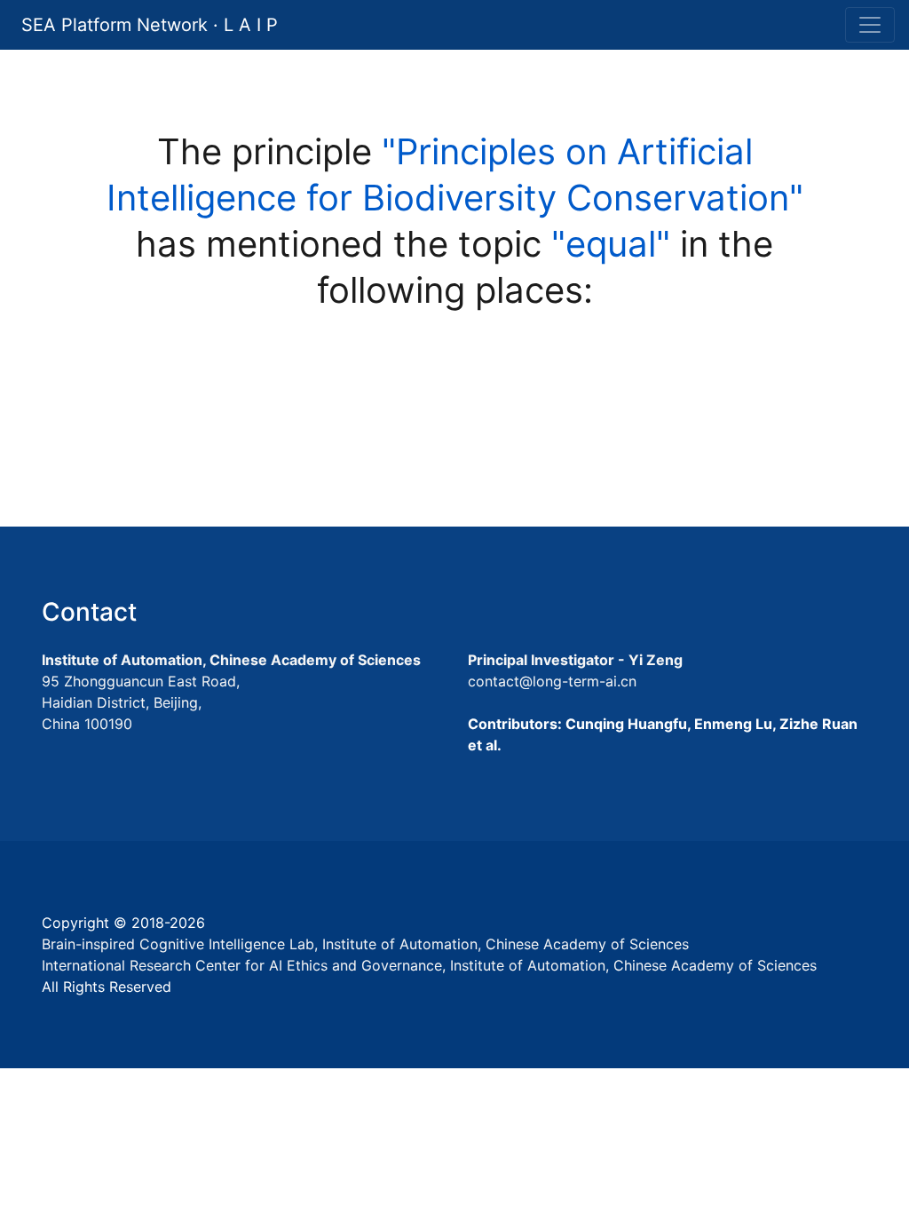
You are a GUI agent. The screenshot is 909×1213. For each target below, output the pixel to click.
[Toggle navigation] (870, 25)
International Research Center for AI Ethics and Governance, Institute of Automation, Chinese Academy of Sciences (429, 965)
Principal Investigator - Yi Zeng (575, 660)
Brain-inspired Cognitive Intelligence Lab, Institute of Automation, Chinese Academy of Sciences (365, 944)
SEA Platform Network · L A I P (149, 25)
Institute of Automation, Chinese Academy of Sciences (231, 660)
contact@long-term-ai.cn (552, 681)
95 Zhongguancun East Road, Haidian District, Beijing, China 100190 (141, 702)
